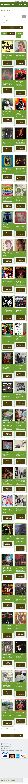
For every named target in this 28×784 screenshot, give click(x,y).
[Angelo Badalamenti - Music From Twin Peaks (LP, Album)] (7, 705)
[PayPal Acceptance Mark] (14, 755)
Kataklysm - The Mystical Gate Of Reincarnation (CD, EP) (7, 569)
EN (25, 1)
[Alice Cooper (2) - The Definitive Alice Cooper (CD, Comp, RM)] (7, 618)
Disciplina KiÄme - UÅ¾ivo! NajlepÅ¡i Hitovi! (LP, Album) (7, 310)
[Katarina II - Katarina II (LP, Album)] (20, 387)
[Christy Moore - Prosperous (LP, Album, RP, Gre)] (7, 217)
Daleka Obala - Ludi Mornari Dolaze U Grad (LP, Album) (7, 685)
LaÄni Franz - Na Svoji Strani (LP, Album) (20, 338)
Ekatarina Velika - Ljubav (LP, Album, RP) (7, 113)
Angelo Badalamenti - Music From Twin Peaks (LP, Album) (7, 715)
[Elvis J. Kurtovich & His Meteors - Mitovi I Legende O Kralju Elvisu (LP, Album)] (7, 415)
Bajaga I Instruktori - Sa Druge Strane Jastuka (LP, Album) (7, 83)
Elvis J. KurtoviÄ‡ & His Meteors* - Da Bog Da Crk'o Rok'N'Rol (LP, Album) (20, 425)
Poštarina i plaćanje (6, 746)
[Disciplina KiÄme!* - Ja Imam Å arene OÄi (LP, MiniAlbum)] (7, 329)
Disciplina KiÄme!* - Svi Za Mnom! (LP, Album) (7, 281)
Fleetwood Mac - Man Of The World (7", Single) (7, 55)
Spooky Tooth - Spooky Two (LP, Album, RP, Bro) (20, 509)
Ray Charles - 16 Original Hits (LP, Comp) (7, 170)
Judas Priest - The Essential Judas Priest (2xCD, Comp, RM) (20, 598)
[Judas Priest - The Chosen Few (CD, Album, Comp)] (20, 560)
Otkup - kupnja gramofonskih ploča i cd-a (12, 750)
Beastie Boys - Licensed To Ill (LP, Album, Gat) (20, 454)
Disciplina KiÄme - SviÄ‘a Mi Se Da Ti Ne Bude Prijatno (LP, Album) (20, 282)
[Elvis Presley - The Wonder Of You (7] (7, 245)
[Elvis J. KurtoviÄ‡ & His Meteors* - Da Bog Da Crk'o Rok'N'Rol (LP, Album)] (20, 415)
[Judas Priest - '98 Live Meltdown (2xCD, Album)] (7, 589)
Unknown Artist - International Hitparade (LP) (20, 714)
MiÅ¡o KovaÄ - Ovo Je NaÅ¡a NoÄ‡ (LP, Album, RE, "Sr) (20, 55)
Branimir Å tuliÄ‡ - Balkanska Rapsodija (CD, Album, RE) (20, 657)
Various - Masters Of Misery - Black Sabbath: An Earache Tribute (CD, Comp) (20, 539)
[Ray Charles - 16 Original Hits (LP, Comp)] (7, 161)
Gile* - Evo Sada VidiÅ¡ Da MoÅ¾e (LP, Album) (20, 367)
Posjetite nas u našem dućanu (9, 745)
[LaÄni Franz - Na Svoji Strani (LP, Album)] (20, 329)
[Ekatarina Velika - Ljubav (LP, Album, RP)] (7, 104)
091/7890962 (5, 743)
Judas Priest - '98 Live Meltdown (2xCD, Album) (7, 598)
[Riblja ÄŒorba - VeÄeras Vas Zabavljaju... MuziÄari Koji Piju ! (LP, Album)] (20, 74)
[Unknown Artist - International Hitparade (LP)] (20, 705)
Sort (4, 33)
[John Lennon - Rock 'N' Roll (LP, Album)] (7, 133)
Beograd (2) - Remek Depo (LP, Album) (7, 454)
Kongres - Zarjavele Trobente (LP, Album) (7, 396)
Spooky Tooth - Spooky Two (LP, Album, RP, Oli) (20, 199)
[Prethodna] (3, 27)
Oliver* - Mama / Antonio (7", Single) (20, 253)
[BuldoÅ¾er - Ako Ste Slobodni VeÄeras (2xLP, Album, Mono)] (7, 358)
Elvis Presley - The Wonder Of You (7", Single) (7, 254)
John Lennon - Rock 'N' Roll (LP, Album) (7, 142)
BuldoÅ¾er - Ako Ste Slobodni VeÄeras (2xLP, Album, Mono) (7, 368)
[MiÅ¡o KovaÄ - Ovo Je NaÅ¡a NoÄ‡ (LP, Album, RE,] (20, 46)
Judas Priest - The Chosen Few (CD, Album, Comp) (20, 569)
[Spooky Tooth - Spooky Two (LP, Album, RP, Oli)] (20, 190)
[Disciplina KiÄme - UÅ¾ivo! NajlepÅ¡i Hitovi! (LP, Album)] (7, 301)
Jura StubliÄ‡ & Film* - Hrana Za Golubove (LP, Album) (20, 686)
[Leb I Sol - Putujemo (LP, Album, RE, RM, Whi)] (20, 473)
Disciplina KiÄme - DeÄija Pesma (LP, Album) (20, 310)
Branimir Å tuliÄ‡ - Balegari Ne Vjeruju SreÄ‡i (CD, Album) (7, 656)
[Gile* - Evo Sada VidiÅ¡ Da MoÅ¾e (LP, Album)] (20, 358)
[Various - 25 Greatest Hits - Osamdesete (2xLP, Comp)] (7, 500)
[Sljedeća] (21, 27)
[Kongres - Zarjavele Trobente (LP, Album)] (7, 387)
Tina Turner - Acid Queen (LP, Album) (20, 141)
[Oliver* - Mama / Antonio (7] (20, 245)
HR (22, 1)
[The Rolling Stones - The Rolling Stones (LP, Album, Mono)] (20, 161)
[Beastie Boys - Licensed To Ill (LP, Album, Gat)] (20, 445)
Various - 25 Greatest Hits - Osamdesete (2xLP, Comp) (7, 510)
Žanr (18, 36)
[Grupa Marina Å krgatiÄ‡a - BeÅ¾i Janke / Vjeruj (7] (20, 104)
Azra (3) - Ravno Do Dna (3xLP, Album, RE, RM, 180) (7, 482)
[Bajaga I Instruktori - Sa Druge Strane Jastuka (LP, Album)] (7, 74)
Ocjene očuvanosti (6, 748)
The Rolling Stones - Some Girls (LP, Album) (7, 199)
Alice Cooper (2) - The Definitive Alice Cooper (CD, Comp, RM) (7, 628)
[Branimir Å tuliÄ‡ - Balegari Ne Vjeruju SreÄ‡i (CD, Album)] (7, 647)
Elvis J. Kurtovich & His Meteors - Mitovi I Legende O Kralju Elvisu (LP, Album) (7, 425)
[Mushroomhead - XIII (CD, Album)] (7, 529)
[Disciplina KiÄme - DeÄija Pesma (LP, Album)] (20, 301)
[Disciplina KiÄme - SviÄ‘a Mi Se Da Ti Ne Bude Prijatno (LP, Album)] (20, 272)
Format (19, 33)
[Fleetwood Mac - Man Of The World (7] (7, 46)
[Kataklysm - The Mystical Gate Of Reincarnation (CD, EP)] (7, 560)
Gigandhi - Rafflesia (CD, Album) (19, 627)
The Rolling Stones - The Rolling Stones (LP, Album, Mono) (20, 170)
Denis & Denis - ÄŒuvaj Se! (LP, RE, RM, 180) (20, 226)
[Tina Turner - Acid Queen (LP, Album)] (20, 133)
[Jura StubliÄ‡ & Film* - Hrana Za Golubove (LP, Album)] (20, 676)
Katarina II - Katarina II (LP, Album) (19, 396)
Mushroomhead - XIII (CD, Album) (7, 537)
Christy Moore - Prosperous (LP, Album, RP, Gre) (6, 226)
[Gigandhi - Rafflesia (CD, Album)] (20, 618)
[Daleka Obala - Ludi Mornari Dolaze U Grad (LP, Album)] (7, 676)
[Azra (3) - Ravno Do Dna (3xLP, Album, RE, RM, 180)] (7, 473)
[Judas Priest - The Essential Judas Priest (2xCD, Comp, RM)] (20, 589)
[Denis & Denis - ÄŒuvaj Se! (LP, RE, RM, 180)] (20, 217)
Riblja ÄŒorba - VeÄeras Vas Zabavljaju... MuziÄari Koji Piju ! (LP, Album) (20, 84)
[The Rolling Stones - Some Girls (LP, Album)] (7, 190)
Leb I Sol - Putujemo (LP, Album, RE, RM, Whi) (20, 482)
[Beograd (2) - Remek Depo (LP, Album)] (7, 445)
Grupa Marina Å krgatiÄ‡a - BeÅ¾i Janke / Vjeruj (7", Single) (20, 114)
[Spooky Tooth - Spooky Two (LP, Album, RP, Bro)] (20, 500)
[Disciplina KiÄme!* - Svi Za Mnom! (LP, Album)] (7, 272)
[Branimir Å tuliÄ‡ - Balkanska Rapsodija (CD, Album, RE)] (20, 647)
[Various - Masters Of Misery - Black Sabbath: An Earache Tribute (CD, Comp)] (20, 529)
